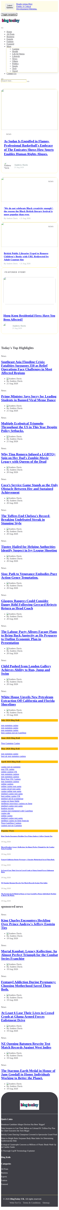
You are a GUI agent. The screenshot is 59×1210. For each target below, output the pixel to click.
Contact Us (11, 73)
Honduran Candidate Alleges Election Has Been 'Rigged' (23, 1125)
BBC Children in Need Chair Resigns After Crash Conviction (33, 6)
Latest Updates (9, 6)
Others (15, 61)
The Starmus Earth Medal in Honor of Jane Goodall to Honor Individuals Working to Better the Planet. (28, 1074)
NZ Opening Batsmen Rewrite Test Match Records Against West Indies (24, 883)
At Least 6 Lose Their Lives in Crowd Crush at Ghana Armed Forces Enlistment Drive (27, 1016)
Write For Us (15, 1203)
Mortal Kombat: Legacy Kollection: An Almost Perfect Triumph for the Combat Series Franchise (29, 954)
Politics (15, 63)
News (14, 59)
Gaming (15, 49)
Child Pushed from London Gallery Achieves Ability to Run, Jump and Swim (26, 669)
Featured (10, 44)
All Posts (10, 34)
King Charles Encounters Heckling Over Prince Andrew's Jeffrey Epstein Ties (26, 836)
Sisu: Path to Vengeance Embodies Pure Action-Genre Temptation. (29, 575)
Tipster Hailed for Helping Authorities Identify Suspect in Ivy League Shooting (29, 548)
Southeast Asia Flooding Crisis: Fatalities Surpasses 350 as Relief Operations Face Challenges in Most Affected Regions (26, 367)
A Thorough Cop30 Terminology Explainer (18, 1151)
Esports (10, 39)
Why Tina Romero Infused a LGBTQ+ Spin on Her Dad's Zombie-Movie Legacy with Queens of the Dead (28, 457)
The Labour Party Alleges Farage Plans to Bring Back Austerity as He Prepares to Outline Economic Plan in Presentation (29, 637)
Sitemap (46, 1203)
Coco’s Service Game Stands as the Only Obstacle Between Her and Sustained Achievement (29, 488)
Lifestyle (16, 56)
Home (9, 32)
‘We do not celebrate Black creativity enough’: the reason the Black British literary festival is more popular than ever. (28, 211)
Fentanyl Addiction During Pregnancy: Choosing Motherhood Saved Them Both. (28, 859)
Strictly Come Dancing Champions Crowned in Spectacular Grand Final (29, 1135)
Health (15, 51)
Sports (15, 66)
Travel (15, 71)
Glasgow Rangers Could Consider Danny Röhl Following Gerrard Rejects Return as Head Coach (29, 604)
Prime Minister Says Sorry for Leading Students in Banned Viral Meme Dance (28, 398)
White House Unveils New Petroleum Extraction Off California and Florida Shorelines (28, 700)
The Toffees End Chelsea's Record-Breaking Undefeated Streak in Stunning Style (25, 519)
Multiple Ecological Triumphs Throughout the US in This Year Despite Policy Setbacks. (29, 427)
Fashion (10, 41)
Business (10, 36)
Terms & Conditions (31, 1203)
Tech (14, 68)
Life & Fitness (18, 54)
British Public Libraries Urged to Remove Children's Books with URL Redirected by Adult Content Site (26, 256)
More (9, 46)
